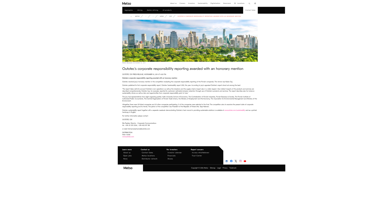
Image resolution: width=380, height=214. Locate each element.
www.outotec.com (128, 137)
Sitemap (212, 168)
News (162, 16)
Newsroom (155, 16)
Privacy (225, 168)
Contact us (145, 149)
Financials (172, 156)
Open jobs (127, 156)
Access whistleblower (200, 153)
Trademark (232, 168)
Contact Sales (147, 153)
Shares (170, 159)
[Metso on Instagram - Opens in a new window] (240, 161)
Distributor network (150, 159)
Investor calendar (175, 153)
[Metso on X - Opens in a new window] (236, 161)
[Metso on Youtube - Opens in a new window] (245, 161)
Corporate (147, 16)
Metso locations (148, 156)
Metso (137, 16)
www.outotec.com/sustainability (234, 110)
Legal (219, 168)
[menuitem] (173, 3)
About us (127, 153)
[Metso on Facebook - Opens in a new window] (231, 161)
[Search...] (249, 3)
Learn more (127, 149)
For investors (172, 149)
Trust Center (197, 156)
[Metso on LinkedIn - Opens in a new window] (227, 161)
